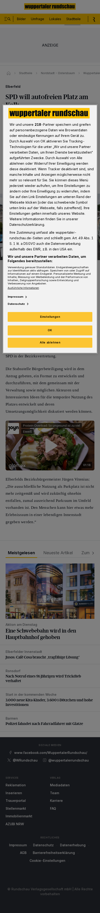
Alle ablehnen (50, 342)
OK (50, 330)
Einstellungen (50, 316)
